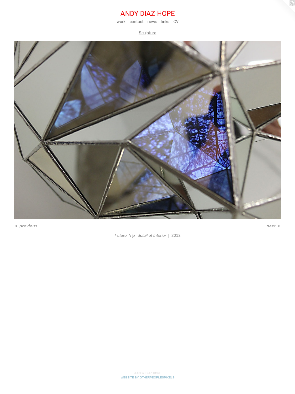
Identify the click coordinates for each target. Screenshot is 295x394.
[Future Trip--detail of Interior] (147, 130)
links (165, 21)
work (121, 21)
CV (176, 21)
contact (136, 21)
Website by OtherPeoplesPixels (148, 377)
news (152, 21)
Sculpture (147, 33)
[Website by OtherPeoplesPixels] (283, 11)
